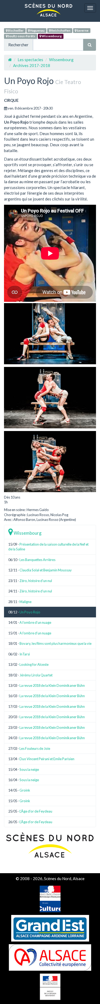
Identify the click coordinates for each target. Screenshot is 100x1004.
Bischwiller (15, 30)
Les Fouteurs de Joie (34, 748)
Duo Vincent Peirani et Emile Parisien (46, 759)
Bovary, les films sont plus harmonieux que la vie (55, 643)
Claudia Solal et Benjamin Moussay (45, 570)
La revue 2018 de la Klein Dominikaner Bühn (52, 685)
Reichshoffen (60, 30)
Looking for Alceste (34, 664)
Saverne (82, 30)
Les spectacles (30, 59)
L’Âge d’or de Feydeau (35, 811)
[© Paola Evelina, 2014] (50, 333)
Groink (24, 790)
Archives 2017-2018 (31, 65)
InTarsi (24, 654)
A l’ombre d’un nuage (35, 622)
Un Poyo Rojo (29, 612)
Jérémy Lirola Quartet (36, 675)
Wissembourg (51, 36)
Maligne (25, 602)
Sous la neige (29, 769)
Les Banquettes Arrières (37, 560)
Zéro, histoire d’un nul (35, 581)
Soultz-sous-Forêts (21, 36)
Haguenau (37, 30)
